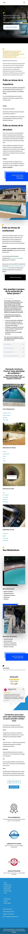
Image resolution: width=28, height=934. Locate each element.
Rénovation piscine (8, 890)
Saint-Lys (4, 456)
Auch (4, 492)
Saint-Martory (5, 540)
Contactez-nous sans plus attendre (17, 177)
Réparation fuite (7, 888)
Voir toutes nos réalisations (17, 657)
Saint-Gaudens (5, 538)
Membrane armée (7, 884)
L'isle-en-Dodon (5, 494)
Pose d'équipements (8, 409)
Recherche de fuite (8, 886)
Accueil (5, 882)
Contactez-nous (11, 27)
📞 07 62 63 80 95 (14, 782)
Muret (4, 458)
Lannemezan (5, 533)
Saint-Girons (5, 499)
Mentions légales (7, 903)
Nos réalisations (7, 899)
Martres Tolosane (6, 453)
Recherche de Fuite (8, 488)
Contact (5, 892)
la (18, 266)
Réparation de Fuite (8, 529)
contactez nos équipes (15, 258)
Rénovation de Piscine (9, 447)
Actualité (5, 901)
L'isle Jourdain (5, 497)
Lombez (4, 460)
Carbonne (4, 451)
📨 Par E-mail (14, 787)
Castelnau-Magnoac (6, 415)
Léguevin (4, 535)
